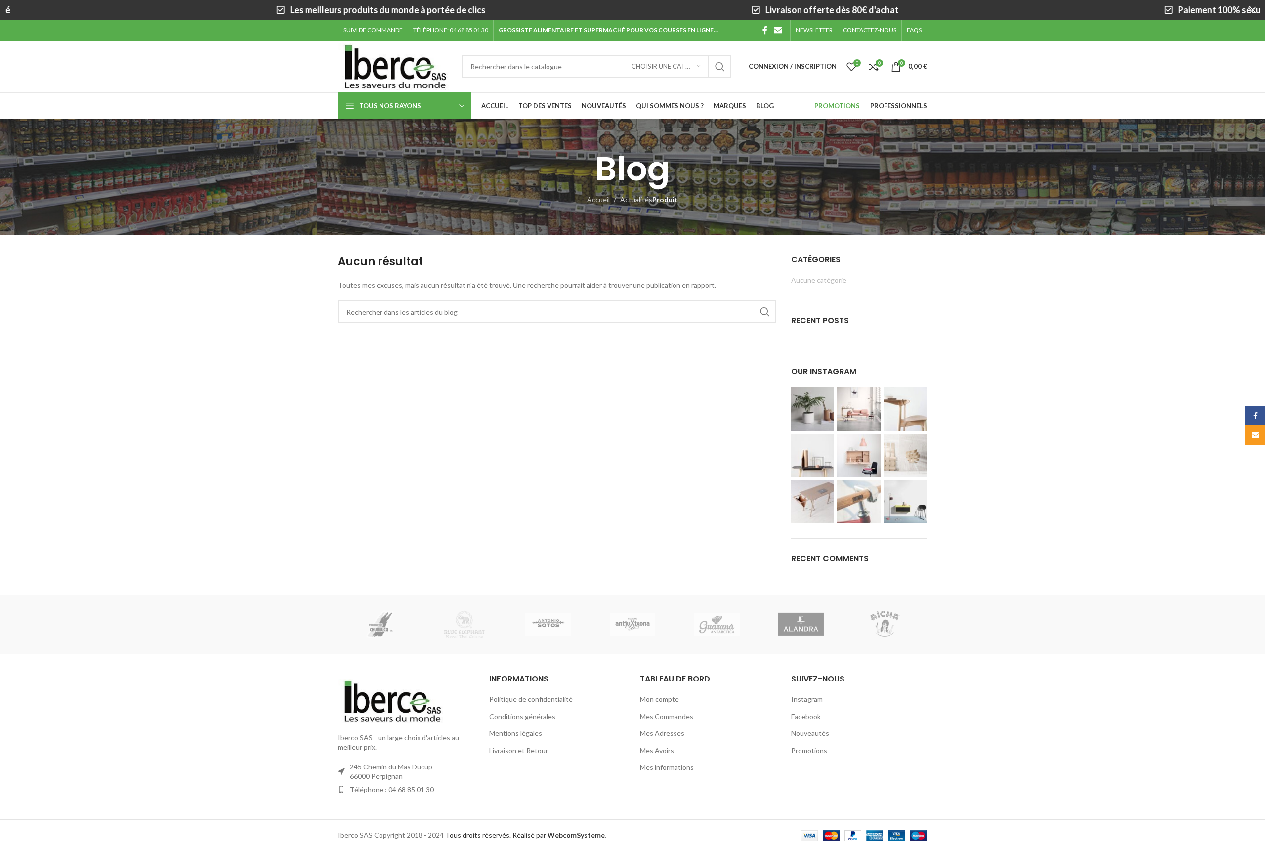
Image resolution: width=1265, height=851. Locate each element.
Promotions (809, 750)
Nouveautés (810, 733)
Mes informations (667, 767)
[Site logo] (395, 65)
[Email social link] (778, 30)
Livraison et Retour (518, 750)
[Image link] (392, 699)
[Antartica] (717, 624)
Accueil (598, 199)
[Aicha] (885, 624)
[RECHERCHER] (720, 66)
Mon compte (659, 699)
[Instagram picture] (813, 409)
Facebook (806, 716)
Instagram (807, 699)
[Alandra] (801, 624)
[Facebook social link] (765, 30)
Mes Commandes (666, 716)
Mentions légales (515, 733)
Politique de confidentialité (531, 699)
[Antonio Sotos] (548, 624)
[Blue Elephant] (464, 624)
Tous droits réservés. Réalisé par (525, 835)
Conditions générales (522, 716)
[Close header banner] (1252, 10)
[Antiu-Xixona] (632, 624)
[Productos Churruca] (380, 624)
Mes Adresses (662, 733)
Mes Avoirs (657, 750)
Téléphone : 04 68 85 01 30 (392, 789)
